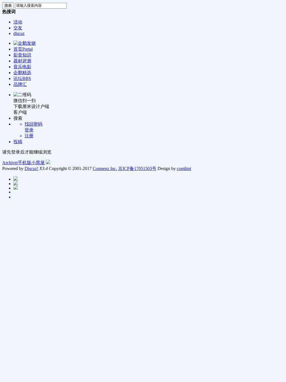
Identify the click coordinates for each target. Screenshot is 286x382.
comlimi (184, 168)
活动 (17, 22)
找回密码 (33, 124)
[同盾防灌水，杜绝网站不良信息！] (48, 162)
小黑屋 (38, 162)
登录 (29, 130)
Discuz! (31, 168)
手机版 (24, 162)
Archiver (10, 162)
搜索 (8, 5)
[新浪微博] (148, 192)
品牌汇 (20, 84)
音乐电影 (22, 66)
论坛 (22, 78)
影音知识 (22, 55)
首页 (23, 49)
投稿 (17, 141)
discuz (19, 33)
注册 (29, 135)
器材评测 (22, 60)
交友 (17, 27)
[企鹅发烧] (24, 43)
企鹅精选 (22, 72)
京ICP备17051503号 (137, 168)
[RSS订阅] (148, 197)
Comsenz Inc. (105, 168)
